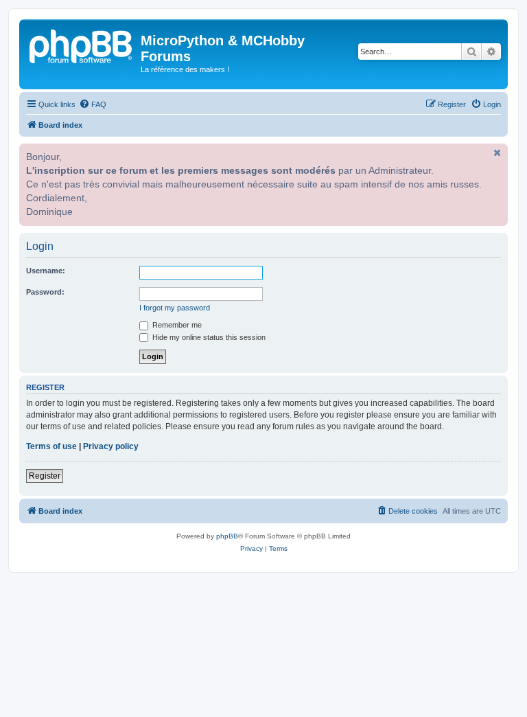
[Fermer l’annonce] (496, 152)
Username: (45, 270)
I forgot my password (174, 308)
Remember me (176, 325)
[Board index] (82, 45)
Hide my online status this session (208, 337)
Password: (45, 292)
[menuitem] (92, 104)
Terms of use (51, 446)
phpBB (227, 536)
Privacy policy (111, 446)
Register (44, 476)
